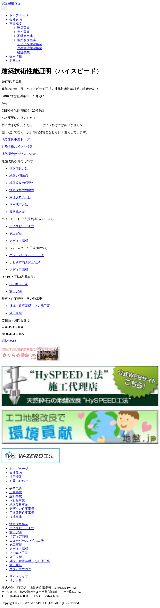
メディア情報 (18, 536)
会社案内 (15, 19)
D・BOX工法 (18, 552)
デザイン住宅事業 (29, 44)
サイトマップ (18, 576)
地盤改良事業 (26, 40)
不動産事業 (25, 36)
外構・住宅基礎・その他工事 (29, 561)
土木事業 (23, 31)
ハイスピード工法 (21, 528)
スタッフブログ (20, 569)
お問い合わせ (18, 481)
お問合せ (15, 60)
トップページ (18, 15)
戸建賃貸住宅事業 (29, 48)
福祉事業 (23, 52)
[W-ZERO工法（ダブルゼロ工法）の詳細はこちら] (31, 461)
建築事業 (23, 27)
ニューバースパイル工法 (26, 540)
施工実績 (15, 532)
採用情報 (15, 56)
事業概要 (15, 23)
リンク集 (15, 580)
